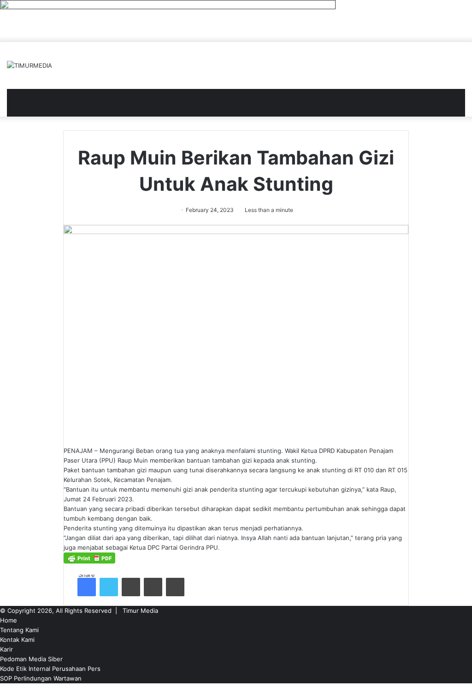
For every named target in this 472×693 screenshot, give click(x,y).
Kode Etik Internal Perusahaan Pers (50, 668)
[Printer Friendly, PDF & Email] (89, 561)
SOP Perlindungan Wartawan (41, 678)
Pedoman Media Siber (31, 659)
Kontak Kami (17, 639)
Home (8, 620)
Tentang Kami (19, 630)
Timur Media (140, 610)
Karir (6, 649)
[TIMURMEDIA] (29, 65)
